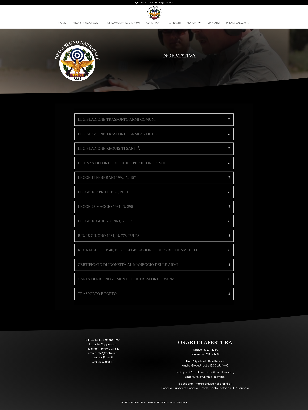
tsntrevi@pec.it (103, 357)
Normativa (194, 23)
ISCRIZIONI (174, 23)
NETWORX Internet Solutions (171, 402)
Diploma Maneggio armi (123, 23)
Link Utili (214, 23)
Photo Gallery (236, 23)
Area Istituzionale (85, 23)
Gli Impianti (154, 23)
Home (62, 23)
